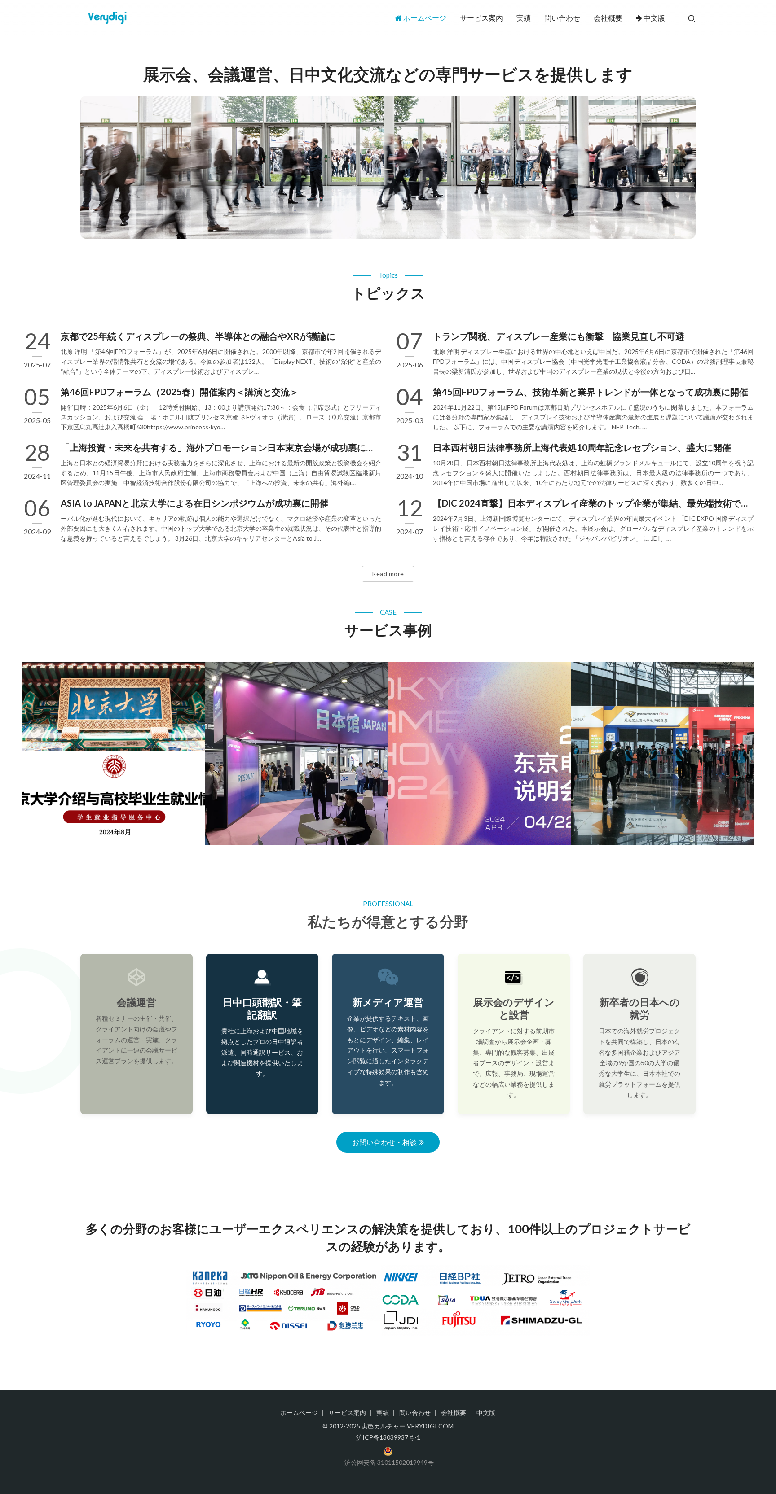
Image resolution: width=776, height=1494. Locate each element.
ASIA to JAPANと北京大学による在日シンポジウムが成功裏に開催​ (194, 503)
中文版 (654, 17)
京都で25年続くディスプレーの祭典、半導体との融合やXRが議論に (198, 336)
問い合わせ (562, 17)
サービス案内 (481, 17)
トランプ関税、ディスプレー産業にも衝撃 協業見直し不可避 (558, 336)
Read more (388, 573)
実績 (523, 17)
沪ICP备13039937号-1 (388, 1437)
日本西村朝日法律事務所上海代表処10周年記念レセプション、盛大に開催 (582, 447)
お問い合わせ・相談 (384, 1142)
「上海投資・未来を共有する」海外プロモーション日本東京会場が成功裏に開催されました (221, 447)
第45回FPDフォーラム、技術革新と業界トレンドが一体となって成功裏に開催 (590, 391)
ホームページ (424, 17)
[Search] (692, 18)
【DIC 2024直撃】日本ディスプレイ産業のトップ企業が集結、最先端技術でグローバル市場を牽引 (593, 503)
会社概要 (608, 17)
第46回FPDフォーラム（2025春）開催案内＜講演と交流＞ (180, 391)
